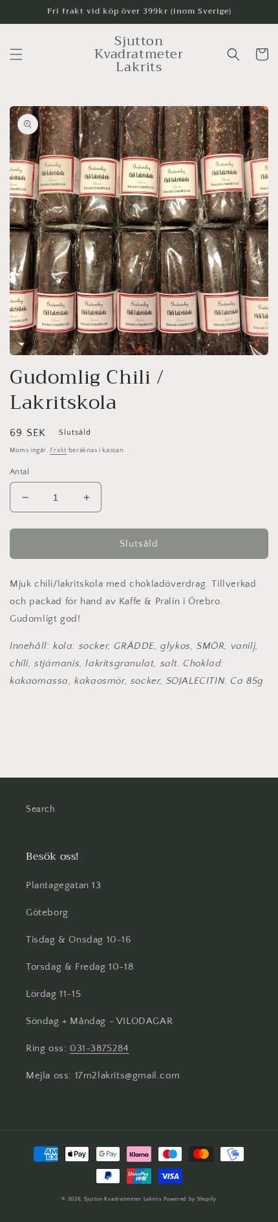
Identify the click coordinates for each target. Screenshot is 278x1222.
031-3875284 (99, 1048)
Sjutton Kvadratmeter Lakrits (123, 1199)
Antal (19, 471)
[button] (16, 54)
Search (41, 809)
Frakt (58, 450)
